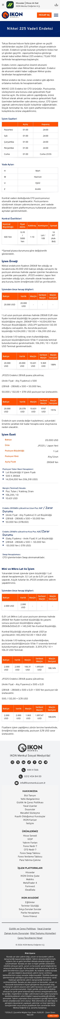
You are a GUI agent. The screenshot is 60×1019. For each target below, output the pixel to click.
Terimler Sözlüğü (30, 906)
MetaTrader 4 (30, 883)
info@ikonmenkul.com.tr (32, 783)
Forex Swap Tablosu (30, 853)
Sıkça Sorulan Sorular (30, 909)
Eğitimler (30, 902)
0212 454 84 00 (32, 776)
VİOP (30, 839)
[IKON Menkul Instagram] (12, 762)
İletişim (30, 823)
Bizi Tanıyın (30, 795)
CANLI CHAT (53, 1016)
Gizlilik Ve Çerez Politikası (30, 802)
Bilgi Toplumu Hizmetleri (43, 933)
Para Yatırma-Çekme (30, 860)
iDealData (30, 890)
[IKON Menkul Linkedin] (23, 762)
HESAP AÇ (44, 15)
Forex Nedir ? (30, 846)
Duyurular (30, 809)
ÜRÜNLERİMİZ (30, 831)
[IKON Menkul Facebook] (34, 762)
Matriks (30, 879)
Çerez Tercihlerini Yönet (30, 938)
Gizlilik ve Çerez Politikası (22, 928)
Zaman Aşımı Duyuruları (16, 933)
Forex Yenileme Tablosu (30, 856)
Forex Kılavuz (30, 916)
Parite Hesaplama (30, 912)
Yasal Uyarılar (30, 806)
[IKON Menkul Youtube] (40, 762)
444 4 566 (32, 770)
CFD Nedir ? (30, 849)
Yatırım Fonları (30, 842)
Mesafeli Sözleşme (30, 813)
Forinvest (30, 886)
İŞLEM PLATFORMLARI (30, 868)
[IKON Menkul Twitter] (18, 762)
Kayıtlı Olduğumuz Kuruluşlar (30, 816)
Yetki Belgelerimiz (30, 799)
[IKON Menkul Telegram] (45, 762)
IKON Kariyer (30, 820)
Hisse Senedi (30, 835)
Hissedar (30, 872)
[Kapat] (3, 5)
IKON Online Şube (30, 876)
